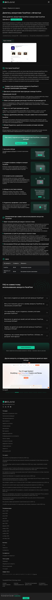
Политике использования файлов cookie (31, 584)
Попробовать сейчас (16, 19)
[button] (8, 40)
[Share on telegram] (8, 407)
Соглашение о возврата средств (43, 584)
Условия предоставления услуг (6, 585)
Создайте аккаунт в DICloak (9, 151)
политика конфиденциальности (19, 584)
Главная (4, 8)
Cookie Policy (17, 595)
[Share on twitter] (3, 407)
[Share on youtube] (10, 407)
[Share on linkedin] (5, 407)
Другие (35, 574)
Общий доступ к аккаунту (14, 8)
